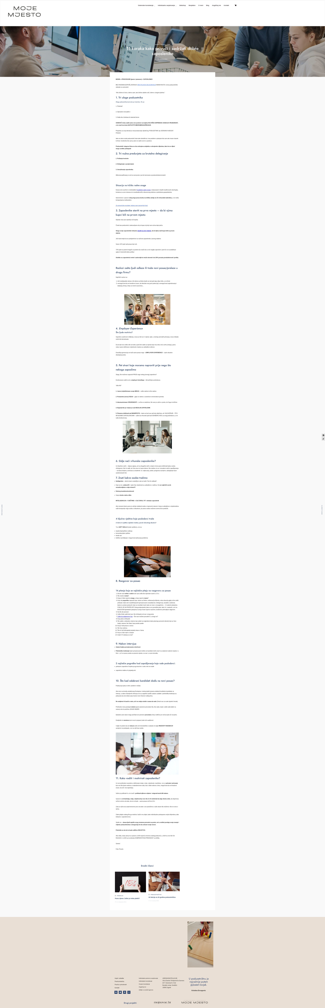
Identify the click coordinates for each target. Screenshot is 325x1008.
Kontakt (226, 5)
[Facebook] (115, 992)
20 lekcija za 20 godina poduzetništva (162, 897)
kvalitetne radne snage (144, 190)
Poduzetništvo (156, 894)
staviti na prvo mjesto (144, 231)
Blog (207, 5)
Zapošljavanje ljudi (162, 44)
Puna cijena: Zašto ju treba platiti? (127, 898)
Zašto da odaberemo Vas (125, 616)
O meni (200, 5)
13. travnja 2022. (154, 900)
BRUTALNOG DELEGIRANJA (147, 85)
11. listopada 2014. (122, 902)
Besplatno (192, 5)
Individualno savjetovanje (166, 5)
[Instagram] (128, 992)
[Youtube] (120, 992)
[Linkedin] (124, 992)
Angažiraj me (216, 5)
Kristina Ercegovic (199, 990)
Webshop (182, 5)
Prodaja (120, 895)
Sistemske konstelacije (145, 5)
